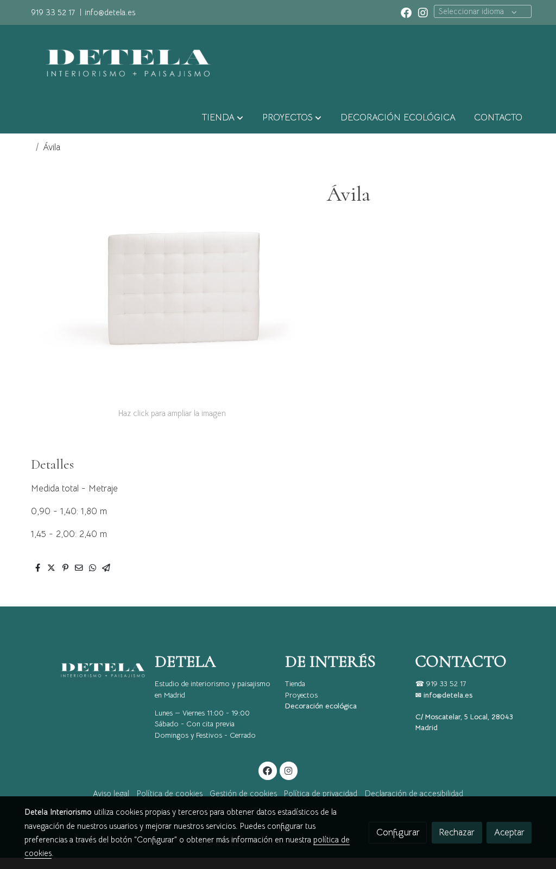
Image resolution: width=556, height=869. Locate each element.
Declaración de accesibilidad (414, 793)
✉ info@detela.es (443, 695)
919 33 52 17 (53, 12)
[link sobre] (82, 670)
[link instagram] (423, 12)
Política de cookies (170, 793)
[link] (124, 63)
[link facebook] (406, 12)
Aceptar (509, 832)
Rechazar (457, 832)
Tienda (295, 683)
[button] (222, 118)
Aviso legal (111, 793)
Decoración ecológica (321, 706)
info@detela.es (110, 12)
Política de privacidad (320, 793)
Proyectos (301, 695)
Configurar (398, 832)
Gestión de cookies (243, 793)
